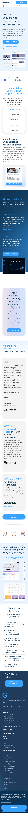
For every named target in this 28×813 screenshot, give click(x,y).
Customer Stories (8, 733)
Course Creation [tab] (14, 109)
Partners (6, 784)
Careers (6, 788)
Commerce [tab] (14, 130)
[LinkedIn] (3, 706)
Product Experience (9, 720)
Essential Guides (8, 753)
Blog (5, 743)
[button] (14, 624)
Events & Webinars (8, 745)
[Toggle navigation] (1, 2)
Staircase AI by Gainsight (10, 714)
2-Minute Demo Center (9, 747)
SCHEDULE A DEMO (11, 254)
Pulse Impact (7, 786)
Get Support (7, 759)
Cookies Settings (6, 802)
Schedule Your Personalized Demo (14, 683)
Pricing (4, 736)
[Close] (26, 792)
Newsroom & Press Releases (11, 782)
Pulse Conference (8, 768)
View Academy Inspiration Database (14, 558)
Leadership (6, 780)
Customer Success (8, 716)
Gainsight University (8, 772)
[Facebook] (11, 706)
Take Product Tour (12, 47)
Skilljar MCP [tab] (14, 120)
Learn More (15, 330)
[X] (15, 706)
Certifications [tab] (14, 114)
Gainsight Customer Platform (11, 726)
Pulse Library (7, 770)
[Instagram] (18, 706)
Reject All (14, 807)
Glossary (6, 755)
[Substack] (7, 706)
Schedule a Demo (21, 2)
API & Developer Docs (9, 761)
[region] (14, 801)
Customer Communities (10, 722)
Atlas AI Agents (7, 729)
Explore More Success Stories (14, 516)
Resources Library (8, 741)
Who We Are (7, 778)
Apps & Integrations (8, 757)
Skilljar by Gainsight (8, 718)
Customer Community (9, 766)
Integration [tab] (14, 125)
